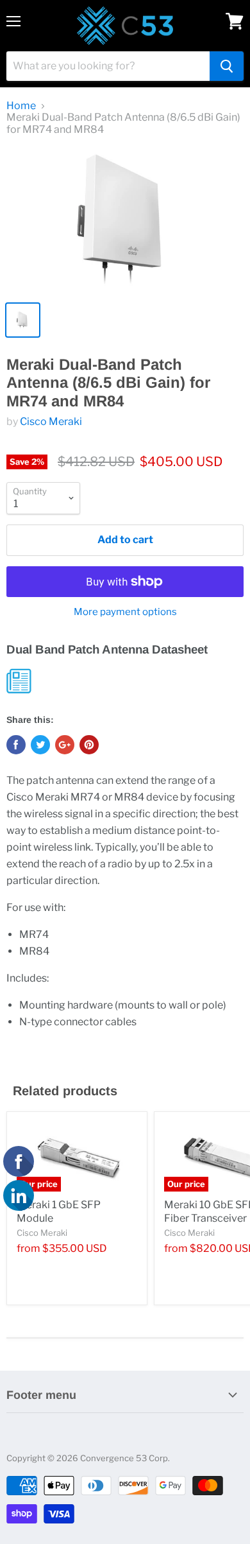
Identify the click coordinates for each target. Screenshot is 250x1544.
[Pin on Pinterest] (89, 744)
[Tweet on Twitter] (40, 744)
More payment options (125, 612)
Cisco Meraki (51, 421)
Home (21, 106)
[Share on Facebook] (16, 744)
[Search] (227, 66)
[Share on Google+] (64, 744)
